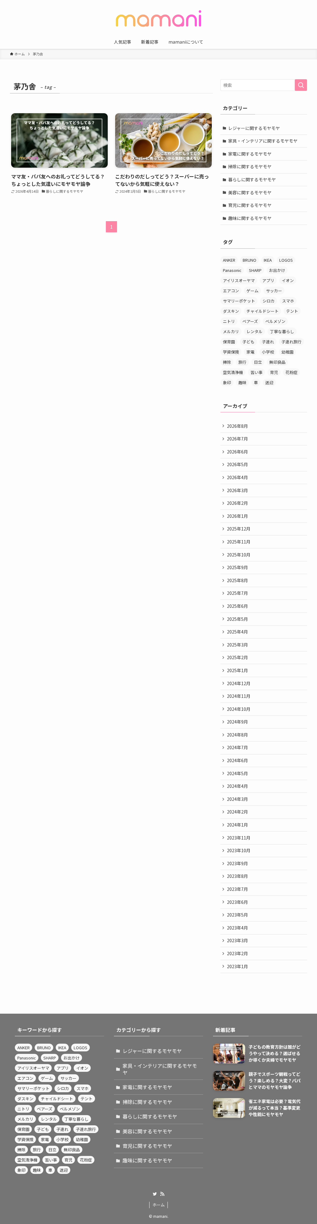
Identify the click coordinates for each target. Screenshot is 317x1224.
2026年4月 (237, 477)
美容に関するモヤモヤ (249, 192)
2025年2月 (237, 657)
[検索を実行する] (301, 85)
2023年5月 (237, 915)
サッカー (274, 291)
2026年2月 (237, 503)
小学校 (268, 352)
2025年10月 (238, 555)
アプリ (268, 280)
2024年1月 (237, 825)
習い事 (256, 372)
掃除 (227, 362)
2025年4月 (237, 632)
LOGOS (286, 260)
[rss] (162, 1194)
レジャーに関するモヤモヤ (254, 128)
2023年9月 (237, 863)
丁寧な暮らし (282, 331)
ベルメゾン (275, 321)
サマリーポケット (239, 301)
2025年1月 (237, 670)
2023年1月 (237, 966)
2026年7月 (237, 439)
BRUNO (249, 260)
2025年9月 (237, 567)
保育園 (229, 342)
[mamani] (158, 18)
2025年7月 (237, 593)
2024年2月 (237, 812)
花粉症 (291, 372)
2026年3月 (237, 490)
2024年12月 (238, 683)
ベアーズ (250, 321)
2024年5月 (237, 773)
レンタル (254, 331)
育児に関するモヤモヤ (249, 205)
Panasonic (232, 270)
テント (292, 311)
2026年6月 (237, 452)
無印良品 (277, 362)
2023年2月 (237, 953)
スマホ (288, 301)
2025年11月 (238, 542)
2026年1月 (237, 516)
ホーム (159, 1205)
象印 (227, 382)
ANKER (229, 260)
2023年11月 (238, 838)
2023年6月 (237, 902)
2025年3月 (237, 645)
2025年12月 (238, 529)
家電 (250, 352)
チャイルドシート (262, 311)
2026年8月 (237, 426)
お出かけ (277, 270)
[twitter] (155, 1194)
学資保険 (231, 352)
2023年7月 (237, 889)
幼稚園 (287, 352)
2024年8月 (237, 735)
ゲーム (252, 291)
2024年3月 (237, 799)
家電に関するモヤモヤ (249, 154)
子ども (248, 342)
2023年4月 (237, 928)
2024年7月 (237, 747)
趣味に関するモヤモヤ (249, 218)
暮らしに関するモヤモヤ (252, 179)
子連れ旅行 (291, 342)
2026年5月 (237, 464)
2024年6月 (237, 760)
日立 (258, 362)
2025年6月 (237, 606)
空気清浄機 (233, 372)
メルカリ (231, 331)
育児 (274, 372)
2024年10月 (238, 709)
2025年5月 (237, 619)
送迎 (269, 382)
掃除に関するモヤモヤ (249, 166)
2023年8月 (237, 876)
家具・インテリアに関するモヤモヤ (262, 141)
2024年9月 (237, 722)
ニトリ (229, 321)
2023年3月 (237, 940)
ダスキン (231, 311)
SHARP (255, 270)
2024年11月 (238, 696)
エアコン (231, 291)
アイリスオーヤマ (239, 280)
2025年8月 (237, 580)
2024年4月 (237, 786)
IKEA (268, 260)
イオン (288, 280)
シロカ (269, 301)
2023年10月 (238, 850)
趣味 (242, 382)
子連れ (268, 342)
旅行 (242, 362)
